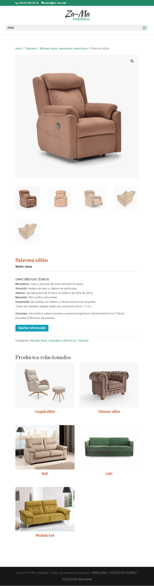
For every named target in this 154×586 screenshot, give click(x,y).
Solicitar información (32, 328)
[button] (132, 61)
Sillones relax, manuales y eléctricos (64, 48)
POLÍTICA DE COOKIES (123, 573)
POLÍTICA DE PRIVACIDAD (77, 579)
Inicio (18, 48)
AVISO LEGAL (100, 573)
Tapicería (31, 48)
